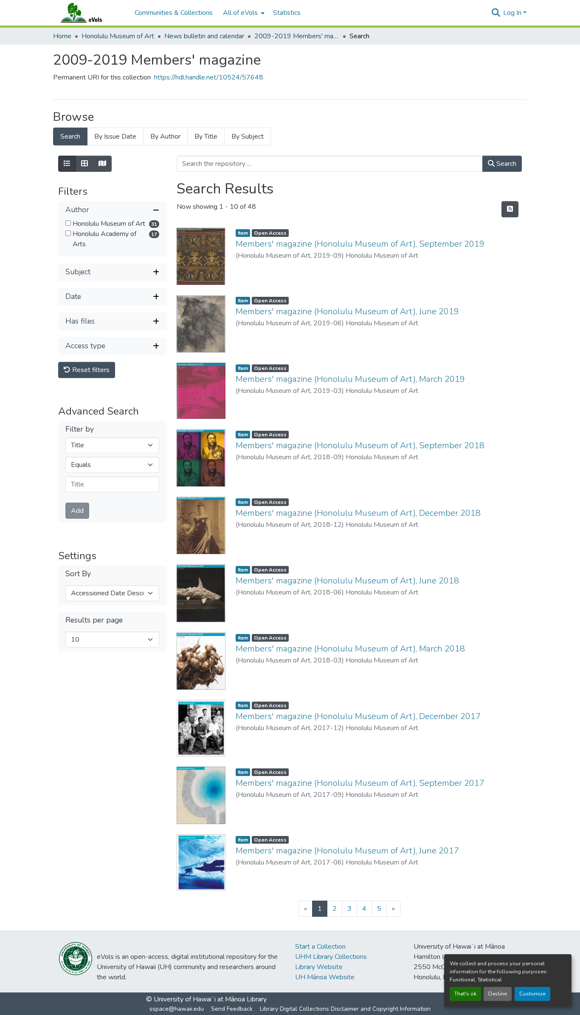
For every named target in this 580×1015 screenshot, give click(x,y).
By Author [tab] (165, 136)
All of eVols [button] (240, 12)
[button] (89, 12)
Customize (532, 994)
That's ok (465, 994)
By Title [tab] (205, 136)
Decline (497, 994)
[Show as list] (67, 164)
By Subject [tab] (247, 136)
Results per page (94, 620)
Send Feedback (232, 1009)
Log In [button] (513, 12)
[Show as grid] (84, 164)
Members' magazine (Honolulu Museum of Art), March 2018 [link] (350, 648)
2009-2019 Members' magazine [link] (296, 36)
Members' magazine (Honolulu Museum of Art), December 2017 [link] (358, 716)
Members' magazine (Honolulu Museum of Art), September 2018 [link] (360, 445)
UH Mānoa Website (325, 977)
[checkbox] (68, 223)
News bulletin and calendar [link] (204, 36)
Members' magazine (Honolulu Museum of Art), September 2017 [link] (360, 783)
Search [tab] (70, 136)
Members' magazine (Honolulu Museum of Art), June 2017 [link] (347, 850)
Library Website (319, 967)
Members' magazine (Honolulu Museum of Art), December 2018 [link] (358, 513)
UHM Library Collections (331, 956)
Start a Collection (320, 946)
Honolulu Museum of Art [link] (118, 36)
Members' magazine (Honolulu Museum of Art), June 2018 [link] (347, 580)
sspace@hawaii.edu (176, 1009)
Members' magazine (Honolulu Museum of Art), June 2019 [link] (347, 311)
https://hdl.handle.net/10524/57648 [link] (208, 77)
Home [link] (62, 36)
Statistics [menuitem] (287, 12)
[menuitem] (243, 13)
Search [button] (505, 163)
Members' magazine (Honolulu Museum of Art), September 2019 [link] (360, 244)
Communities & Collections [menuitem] (174, 12)
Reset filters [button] (90, 370)
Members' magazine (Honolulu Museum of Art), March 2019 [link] (350, 379)
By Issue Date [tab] (115, 136)
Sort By (78, 573)
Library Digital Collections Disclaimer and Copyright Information (345, 1009)
